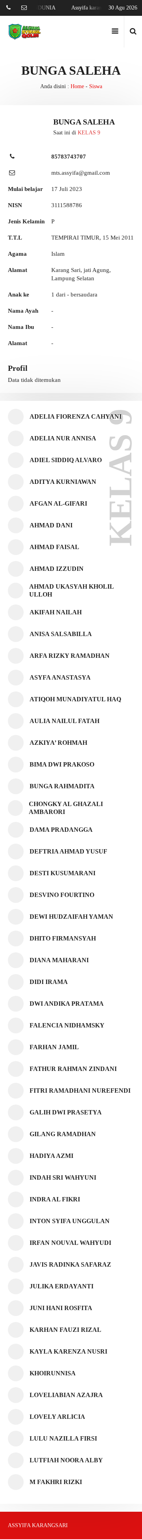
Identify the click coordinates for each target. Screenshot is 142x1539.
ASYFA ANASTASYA (60, 677)
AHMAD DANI (51, 525)
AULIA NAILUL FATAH (64, 721)
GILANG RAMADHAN (63, 1134)
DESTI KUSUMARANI (62, 873)
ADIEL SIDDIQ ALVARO (66, 460)
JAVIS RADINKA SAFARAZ (70, 1264)
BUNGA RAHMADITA (62, 786)
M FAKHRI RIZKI (56, 1482)
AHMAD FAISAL (54, 547)
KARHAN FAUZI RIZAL (65, 1329)
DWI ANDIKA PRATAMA (67, 1003)
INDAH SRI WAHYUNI (63, 1177)
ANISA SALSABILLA (61, 634)
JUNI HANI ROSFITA (61, 1308)
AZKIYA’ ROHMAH (58, 742)
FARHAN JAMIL (54, 1047)
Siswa (95, 86)
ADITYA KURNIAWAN (63, 481)
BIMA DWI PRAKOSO (62, 764)
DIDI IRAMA (49, 981)
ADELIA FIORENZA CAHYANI (75, 416)
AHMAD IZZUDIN (57, 568)
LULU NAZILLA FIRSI (63, 1438)
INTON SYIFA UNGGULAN (70, 1221)
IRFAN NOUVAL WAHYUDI (70, 1242)
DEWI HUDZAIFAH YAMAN (71, 916)
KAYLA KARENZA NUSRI (68, 1351)
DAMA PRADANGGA (61, 829)
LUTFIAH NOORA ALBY (66, 1460)
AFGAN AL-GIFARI (58, 503)
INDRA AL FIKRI (55, 1199)
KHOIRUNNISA (53, 1373)
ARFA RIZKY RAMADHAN (70, 655)
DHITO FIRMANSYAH (63, 938)
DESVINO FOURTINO (62, 894)
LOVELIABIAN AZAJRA (66, 1395)
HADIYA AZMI (51, 1155)
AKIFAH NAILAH (56, 612)
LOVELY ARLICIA (57, 1416)
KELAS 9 (89, 133)
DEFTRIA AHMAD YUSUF (68, 851)
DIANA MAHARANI (59, 960)
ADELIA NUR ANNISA (63, 438)
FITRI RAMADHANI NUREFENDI (80, 1090)
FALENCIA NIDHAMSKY (67, 1025)
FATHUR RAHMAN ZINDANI (73, 1068)
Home (77, 86)
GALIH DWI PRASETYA (66, 1112)
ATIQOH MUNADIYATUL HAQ (75, 699)
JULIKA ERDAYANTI (61, 1286)
